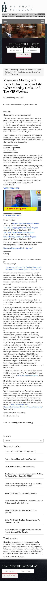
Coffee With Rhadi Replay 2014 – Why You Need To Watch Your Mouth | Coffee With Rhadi (23, 484)
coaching (14, 69)
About (20, 582)
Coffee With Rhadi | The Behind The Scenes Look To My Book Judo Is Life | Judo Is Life (24, 501)
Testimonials (30, 582)
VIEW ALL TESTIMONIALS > (13, 557)
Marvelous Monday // (23, 85)
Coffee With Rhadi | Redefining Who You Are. (21, 493)
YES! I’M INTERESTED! (19, 404)
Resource (11, 582)
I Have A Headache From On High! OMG (19, 466)
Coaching (41, 582)
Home (7, 69)
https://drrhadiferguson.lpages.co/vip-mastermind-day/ (23, 407)
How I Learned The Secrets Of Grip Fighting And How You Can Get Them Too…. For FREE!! (24, 475)
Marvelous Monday (25, 423)
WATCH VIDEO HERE (11, 188)
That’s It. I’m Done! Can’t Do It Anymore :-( (20, 451)
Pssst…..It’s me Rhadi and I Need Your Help (20, 459)
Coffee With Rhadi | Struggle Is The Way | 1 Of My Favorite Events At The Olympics (23, 531)
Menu (5, 21)
